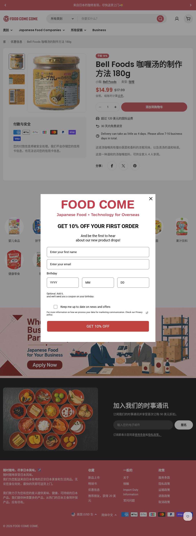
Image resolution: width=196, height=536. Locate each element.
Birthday (52, 273)
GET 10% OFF (98, 326)
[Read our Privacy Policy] (147, 312)
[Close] (150, 198)
